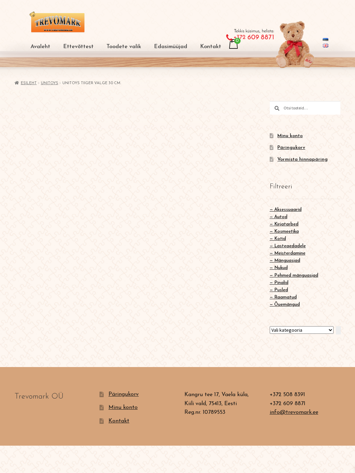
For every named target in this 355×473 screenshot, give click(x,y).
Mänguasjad (287, 260)
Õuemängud (287, 304)
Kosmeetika (286, 231)
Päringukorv (291, 147)
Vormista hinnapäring (302, 159)
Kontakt (210, 47)
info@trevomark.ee (294, 412)
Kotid (280, 239)
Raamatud (285, 297)
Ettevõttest (78, 47)
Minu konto (290, 136)
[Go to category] (338, 330)
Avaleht (40, 47)
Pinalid (281, 282)
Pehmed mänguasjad (296, 275)
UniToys (49, 83)
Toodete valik (123, 47)
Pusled (281, 290)
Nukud (281, 268)
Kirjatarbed (286, 224)
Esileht (29, 83)
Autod (280, 217)
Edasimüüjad (170, 47)
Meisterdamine (289, 253)
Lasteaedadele (290, 246)
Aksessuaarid (288, 209)
